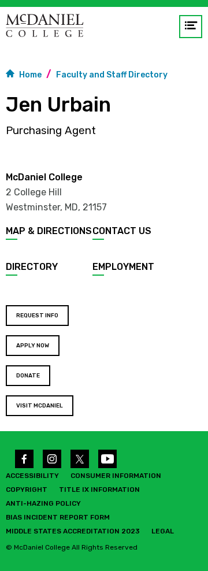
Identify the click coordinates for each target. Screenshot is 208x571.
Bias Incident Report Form (58, 517)
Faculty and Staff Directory (112, 75)
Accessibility (32, 476)
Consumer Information (115, 476)
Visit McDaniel (39, 405)
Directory (32, 266)
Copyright (26, 489)
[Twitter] (79, 459)
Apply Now (32, 345)
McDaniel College (44, 177)
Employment (123, 266)
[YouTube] (107, 459)
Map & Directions (49, 230)
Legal (162, 531)
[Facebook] (24, 459)
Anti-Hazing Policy (43, 503)
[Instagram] (52, 459)
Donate (28, 375)
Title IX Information (99, 489)
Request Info (37, 315)
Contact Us (121, 230)
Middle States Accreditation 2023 (73, 531)
